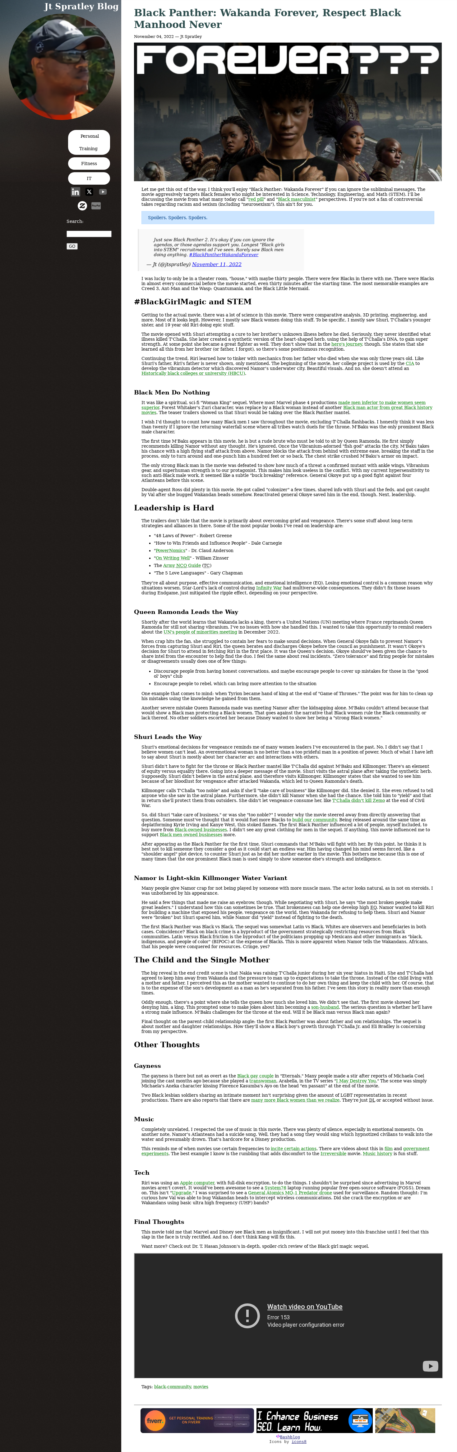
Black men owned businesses (191, 834)
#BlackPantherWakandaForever (223, 254)
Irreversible (333, 1153)
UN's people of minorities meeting (200, 631)
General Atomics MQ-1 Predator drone (290, 1192)
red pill (256, 199)
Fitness (89, 163)
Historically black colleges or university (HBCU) (193, 373)
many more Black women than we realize (295, 1100)
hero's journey (346, 344)
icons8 (299, 1442)
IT (89, 178)
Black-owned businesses (201, 829)
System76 (275, 1187)
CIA (410, 363)
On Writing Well (173, 557)
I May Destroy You (356, 1080)
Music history (377, 1153)
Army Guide (182, 565)
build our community (314, 819)
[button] (64, 118)
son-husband (325, 1007)
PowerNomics (170, 550)
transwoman (262, 1080)
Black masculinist (297, 199)
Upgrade (181, 1192)
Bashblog (290, 1437)
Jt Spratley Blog (81, 6)
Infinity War (269, 587)
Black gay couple (255, 1075)
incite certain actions (293, 1148)
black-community (172, 1386)
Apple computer (197, 1182)
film (389, 1148)
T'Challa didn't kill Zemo (358, 800)
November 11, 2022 (217, 264)
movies (200, 1386)
